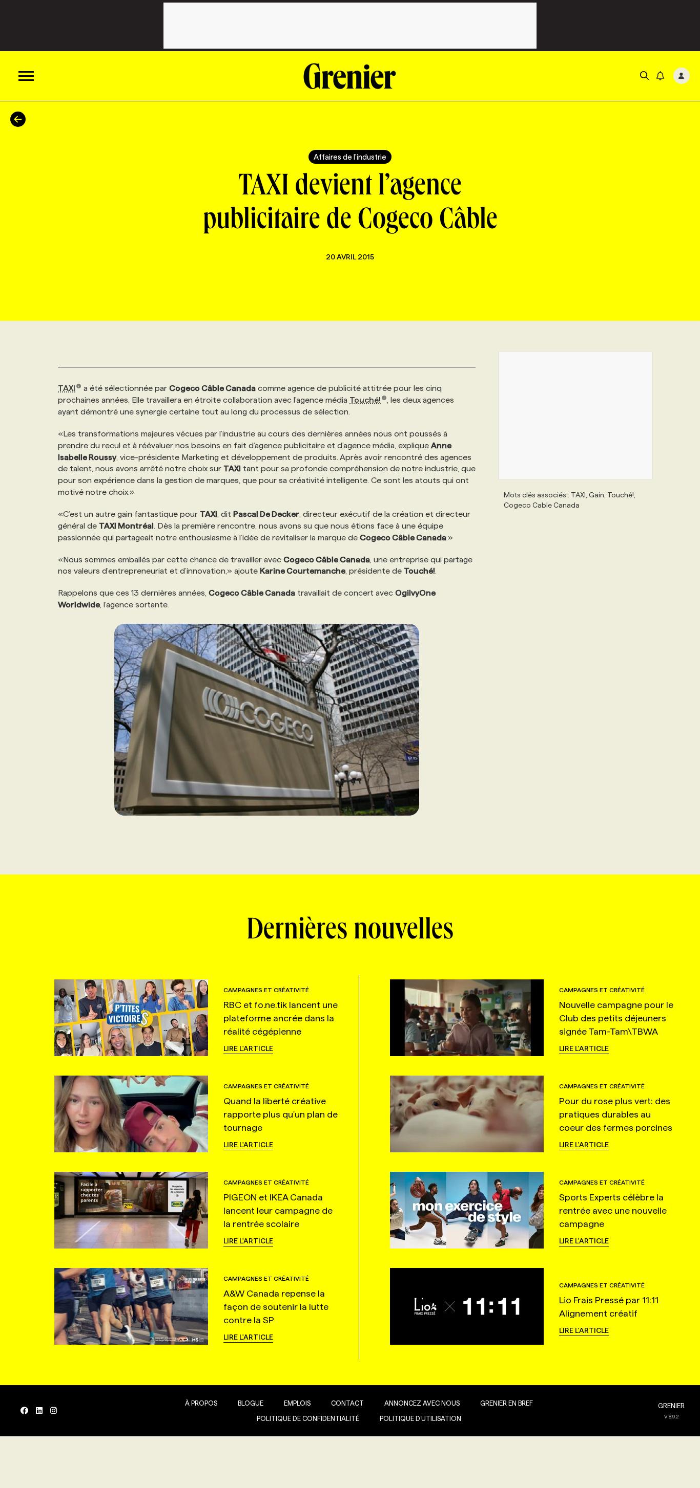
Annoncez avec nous (422, 1403)
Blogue (250, 1403)
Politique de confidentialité (308, 1418)
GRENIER (671, 1405)
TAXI (66, 388)
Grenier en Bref (506, 1403)
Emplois (297, 1403)
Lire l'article (248, 1048)
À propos (201, 1403)
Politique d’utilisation (420, 1418)
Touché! (365, 400)
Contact (347, 1403)
